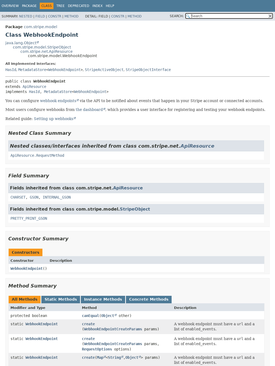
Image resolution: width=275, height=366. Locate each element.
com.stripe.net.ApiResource (46, 51)
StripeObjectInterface (148, 70)
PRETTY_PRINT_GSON (28, 218)
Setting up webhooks (53, 119)
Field (40, 16)
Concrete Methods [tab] (148, 299)
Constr (54, 16)
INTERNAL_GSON (57, 197)
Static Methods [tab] (61, 299)
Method (71, 16)
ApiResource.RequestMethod (37, 155)
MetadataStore (32, 70)
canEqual (90, 315)
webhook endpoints (58, 101)
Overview (10, 6)
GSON (34, 197)
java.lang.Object (20, 43)
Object (107, 315)
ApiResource (34, 86)
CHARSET (18, 197)
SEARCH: (177, 16)
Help (110, 6)
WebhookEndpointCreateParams (113, 329)
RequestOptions (97, 349)
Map (100, 357)
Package (29, 6)
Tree (60, 6)
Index (97, 6)
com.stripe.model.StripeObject (42, 47)
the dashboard (89, 109)
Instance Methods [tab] (103, 299)
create (88, 324)
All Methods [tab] (24, 299)
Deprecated (78, 6)
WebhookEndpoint (64, 70)
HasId (10, 70)
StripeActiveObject (104, 70)
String (114, 357)
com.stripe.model (40, 27)
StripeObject (135, 209)
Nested (25, 16)
